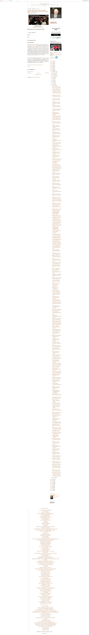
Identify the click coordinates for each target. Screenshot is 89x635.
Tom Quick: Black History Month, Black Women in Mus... (56, 129)
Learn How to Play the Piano (45, 563)
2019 (52, 66)
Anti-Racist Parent (45, 523)
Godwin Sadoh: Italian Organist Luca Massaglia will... (56, 425)
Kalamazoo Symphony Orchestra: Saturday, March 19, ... (55, 177)
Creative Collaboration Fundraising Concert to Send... (56, 332)
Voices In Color (45, 599)
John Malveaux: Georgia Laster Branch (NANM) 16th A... (56, 103)
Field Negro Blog (45, 545)
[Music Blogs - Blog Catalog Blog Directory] (55, 55)
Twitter (42, 62)
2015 (52, 479)
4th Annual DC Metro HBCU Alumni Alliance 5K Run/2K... (56, 416)
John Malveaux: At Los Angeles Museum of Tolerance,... (55, 339)
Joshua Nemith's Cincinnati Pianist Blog (45, 562)
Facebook (38, 62)
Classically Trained (45, 534)
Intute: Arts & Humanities (46, 614)
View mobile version (38, 74)
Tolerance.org (45, 628)
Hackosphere (45, 555)
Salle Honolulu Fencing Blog (46, 583)
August (53, 77)
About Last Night (46, 512)
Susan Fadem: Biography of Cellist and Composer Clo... (56, 110)
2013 (52, 482)
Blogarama (52, 53)
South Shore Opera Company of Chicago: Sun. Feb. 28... (56, 149)
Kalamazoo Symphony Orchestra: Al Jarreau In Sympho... (56, 126)
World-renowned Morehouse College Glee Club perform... (56, 336)
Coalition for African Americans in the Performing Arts (45, 612)
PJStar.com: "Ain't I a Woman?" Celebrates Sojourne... (56, 400)
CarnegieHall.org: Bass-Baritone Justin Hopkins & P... (56, 184)
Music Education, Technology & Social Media (45, 568)
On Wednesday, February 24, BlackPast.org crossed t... (56, 96)
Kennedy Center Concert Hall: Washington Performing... (56, 419)
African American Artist (45, 516)
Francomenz (45, 547)
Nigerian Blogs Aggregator (45, 576)
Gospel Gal (45, 552)
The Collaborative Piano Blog (45, 588)
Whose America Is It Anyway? (45, 602)
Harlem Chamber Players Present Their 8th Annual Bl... (56, 123)
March (53, 84)
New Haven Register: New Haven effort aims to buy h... (56, 119)
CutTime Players (45, 613)
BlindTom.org (45, 606)
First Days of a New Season (45, 546)
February (53, 85)
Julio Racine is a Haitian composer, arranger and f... (56, 459)
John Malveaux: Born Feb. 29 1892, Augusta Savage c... (56, 92)
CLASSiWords (46, 536)
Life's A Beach (45, 565)
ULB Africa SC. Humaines (45, 598)
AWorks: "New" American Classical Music (45, 526)
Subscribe (56, 34)
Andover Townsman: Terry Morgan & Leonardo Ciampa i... (56, 406)
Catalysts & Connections (45, 531)
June (53, 80)
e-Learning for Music (45, 542)
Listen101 (45, 566)
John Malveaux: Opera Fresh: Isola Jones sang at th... (56, 410)
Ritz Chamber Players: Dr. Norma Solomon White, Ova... (56, 174)
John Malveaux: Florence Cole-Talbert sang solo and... (56, 181)
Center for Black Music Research (46, 607)
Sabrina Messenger (45, 582)
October (53, 74)
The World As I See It (45, 594)
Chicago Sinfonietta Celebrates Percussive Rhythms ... (56, 113)
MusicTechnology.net (45, 573)
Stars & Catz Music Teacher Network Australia (45, 623)
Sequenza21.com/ (45, 584)
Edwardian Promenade (45, 543)
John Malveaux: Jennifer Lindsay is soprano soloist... (56, 156)
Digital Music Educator (45, 541)
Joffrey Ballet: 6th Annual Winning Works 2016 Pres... (56, 136)
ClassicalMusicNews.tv (45, 535)
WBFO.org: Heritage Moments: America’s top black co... (56, 327)
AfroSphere (45, 522)
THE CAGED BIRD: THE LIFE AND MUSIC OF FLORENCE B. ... (56, 391)
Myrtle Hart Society (45, 616)
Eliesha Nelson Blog (45, 544)
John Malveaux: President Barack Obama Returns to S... (56, 303)
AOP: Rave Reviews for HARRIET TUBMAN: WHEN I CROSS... (56, 212)
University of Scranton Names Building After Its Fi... (56, 250)
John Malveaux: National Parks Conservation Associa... (56, 449)
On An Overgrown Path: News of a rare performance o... (56, 284)
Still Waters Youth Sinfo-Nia (45, 626)
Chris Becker (45, 533)
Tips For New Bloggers (45, 597)
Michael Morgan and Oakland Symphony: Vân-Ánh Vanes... (56, 446)
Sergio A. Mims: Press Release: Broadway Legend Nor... (55, 360)
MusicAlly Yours (45, 572)
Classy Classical (46, 537)
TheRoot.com (45, 595)
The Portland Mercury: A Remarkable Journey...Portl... (56, 162)
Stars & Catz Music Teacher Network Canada (45, 624)
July (53, 78)
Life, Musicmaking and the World (45, 564)
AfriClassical (44, 3)
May (53, 81)
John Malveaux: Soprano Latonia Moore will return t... (56, 106)
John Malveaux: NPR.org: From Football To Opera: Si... (56, 467)
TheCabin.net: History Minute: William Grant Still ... (56, 206)
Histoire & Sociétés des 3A (45, 556)
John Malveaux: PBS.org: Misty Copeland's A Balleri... (56, 387)
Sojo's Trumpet (45, 586)
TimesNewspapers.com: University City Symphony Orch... (56, 133)
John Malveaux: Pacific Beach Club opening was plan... (56, 343)
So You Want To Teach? (45, 585)
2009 (52, 487)
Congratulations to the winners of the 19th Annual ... (56, 394)
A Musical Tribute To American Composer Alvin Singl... (56, 271)
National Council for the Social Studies (45, 617)
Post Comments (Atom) (36, 77)
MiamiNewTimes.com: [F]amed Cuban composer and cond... (56, 146)
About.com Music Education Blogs (45, 513)
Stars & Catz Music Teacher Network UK (45, 625)
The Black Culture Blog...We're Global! (45, 587)
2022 (52, 62)
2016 (52, 70)
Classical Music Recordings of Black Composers (45, 611)
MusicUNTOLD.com (45, 615)
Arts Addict (45, 524)
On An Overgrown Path (45, 578)
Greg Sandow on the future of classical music (45, 553)
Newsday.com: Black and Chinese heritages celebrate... (56, 381)
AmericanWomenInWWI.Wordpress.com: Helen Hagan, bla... (56, 200)
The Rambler (45, 592)
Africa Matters (45, 515)
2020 (52, 65)
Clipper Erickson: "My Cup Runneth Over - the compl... (56, 375)
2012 (52, 483)
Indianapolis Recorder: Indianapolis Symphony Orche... (56, 453)
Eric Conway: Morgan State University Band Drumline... (56, 231)
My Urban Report (45, 574)
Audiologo (45, 525)
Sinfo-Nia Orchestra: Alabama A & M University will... (56, 312)
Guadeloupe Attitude (46, 554)
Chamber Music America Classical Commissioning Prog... (56, 260)
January (53, 477)
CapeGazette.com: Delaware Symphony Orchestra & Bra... (56, 275)
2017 (52, 69)
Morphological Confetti (45, 567)
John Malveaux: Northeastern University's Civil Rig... (56, 140)
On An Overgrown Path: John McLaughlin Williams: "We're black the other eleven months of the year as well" (38, 11)
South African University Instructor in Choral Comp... (56, 443)
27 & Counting (45, 511)
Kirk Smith (34, 44)
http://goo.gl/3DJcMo (32, 32)
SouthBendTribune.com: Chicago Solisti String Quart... (56, 170)
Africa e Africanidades (45, 514)
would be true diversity (40, 54)
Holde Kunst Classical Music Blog (45, 557)
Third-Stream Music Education (45, 596)
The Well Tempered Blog (45, 593)
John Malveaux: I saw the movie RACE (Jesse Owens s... (56, 153)
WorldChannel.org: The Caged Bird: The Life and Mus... (56, 188)
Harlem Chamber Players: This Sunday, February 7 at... (56, 439)
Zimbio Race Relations (45, 603)
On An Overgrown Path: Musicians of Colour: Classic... (56, 352)
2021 (52, 63)
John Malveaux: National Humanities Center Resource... (56, 306)
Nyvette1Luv (45, 577)
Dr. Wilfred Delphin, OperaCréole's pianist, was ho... (56, 384)
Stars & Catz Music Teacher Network (45, 622)
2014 (52, 480)
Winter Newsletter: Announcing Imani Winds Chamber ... (56, 369)
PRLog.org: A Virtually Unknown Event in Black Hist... (56, 349)
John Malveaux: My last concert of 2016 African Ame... (56, 99)
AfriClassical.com (53, 23)
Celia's (45, 532)
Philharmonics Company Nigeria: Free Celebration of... (56, 195)
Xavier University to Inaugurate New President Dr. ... (56, 191)
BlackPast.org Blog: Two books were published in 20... (56, 256)
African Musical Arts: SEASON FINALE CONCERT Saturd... (55, 228)
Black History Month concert (32, 45)
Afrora (45, 521)
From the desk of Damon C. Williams (45, 551)
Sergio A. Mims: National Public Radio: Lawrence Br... (56, 266)
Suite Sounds (45, 627)
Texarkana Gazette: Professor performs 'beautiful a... (55, 436)
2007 (52, 490)
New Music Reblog (45, 575)
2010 (52, 486)
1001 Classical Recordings (45, 510)
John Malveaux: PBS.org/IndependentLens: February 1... (56, 316)
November (54, 73)
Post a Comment (30, 71)
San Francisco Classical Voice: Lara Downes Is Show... (56, 281)
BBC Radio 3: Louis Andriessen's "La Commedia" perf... (55, 288)
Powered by (53, 37)
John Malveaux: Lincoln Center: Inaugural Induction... (56, 297)
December (54, 71)
